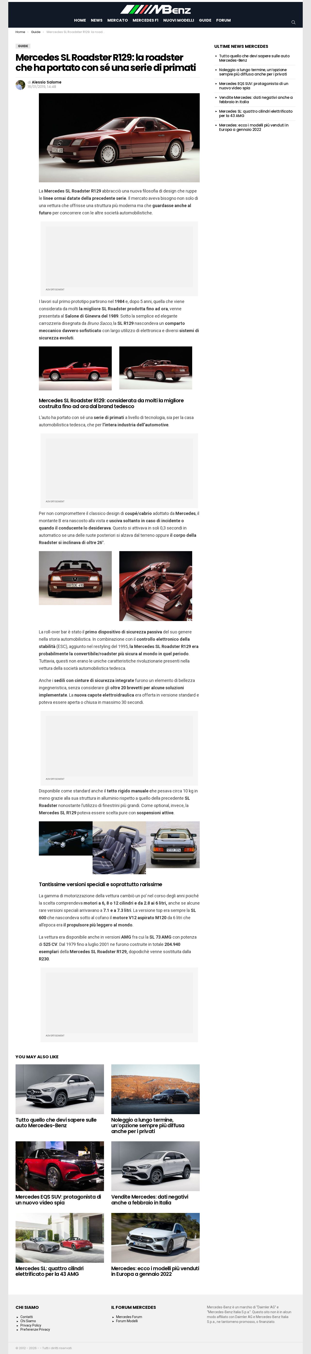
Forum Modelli (127, 1321)
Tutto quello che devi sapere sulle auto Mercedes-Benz (56, 1122)
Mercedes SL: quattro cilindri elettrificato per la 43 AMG (50, 1271)
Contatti (26, 1317)
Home (80, 20)
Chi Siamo (28, 1321)
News (97, 20)
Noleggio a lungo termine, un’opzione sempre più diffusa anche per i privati (147, 1125)
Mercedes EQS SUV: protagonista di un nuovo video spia (58, 1199)
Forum (223, 20)
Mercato (117, 20)
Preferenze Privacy (35, 1329)
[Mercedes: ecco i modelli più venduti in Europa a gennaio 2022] (155, 1238)
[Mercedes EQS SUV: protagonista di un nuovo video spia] (60, 1166)
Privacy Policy (30, 1325)
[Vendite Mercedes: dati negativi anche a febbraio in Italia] (155, 1166)
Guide (205, 20)
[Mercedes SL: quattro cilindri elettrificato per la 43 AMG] (60, 1238)
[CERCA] (293, 22)
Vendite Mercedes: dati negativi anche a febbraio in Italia (149, 1199)
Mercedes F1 (145, 20)
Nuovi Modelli (178, 20)
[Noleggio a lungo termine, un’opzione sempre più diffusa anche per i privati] (155, 1089)
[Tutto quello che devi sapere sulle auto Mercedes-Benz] (60, 1089)
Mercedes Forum (129, 1317)
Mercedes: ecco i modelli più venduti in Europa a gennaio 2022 (155, 1271)
